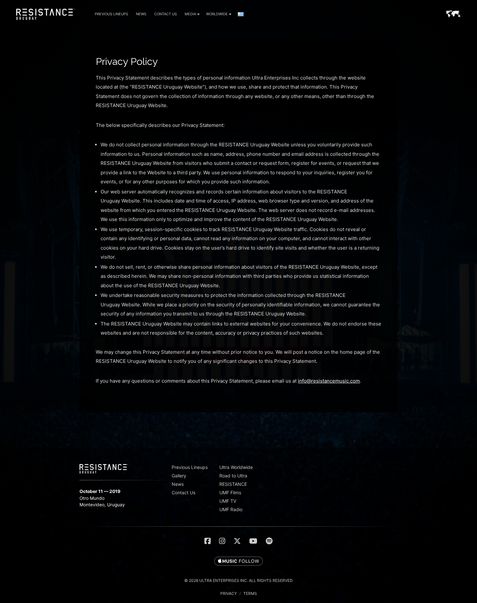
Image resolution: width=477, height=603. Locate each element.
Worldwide (217, 14)
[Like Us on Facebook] (207, 541)
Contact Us (165, 14)
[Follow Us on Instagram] (222, 541)
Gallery (179, 475)
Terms (250, 593)
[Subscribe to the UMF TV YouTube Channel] (253, 541)
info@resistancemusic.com (329, 381)
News (141, 14)
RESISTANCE (233, 484)
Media (190, 14)
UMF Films (230, 492)
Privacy (228, 593)
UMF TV (227, 501)
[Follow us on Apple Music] (238, 561)
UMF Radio (230, 509)
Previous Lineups (111, 14)
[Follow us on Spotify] (269, 541)
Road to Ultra (233, 475)
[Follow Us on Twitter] (237, 541)
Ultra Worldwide (236, 467)
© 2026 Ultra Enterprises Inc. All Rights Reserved (238, 580)
